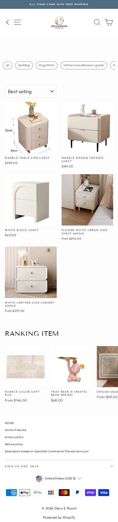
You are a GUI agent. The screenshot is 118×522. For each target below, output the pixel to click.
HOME (9, 423)
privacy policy (14, 437)
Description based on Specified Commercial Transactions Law (47, 451)
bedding (24, 65)
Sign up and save (22, 466)
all (7, 65)
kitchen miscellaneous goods (84, 65)
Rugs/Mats (46, 65)
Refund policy (14, 444)
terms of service (15, 430)
